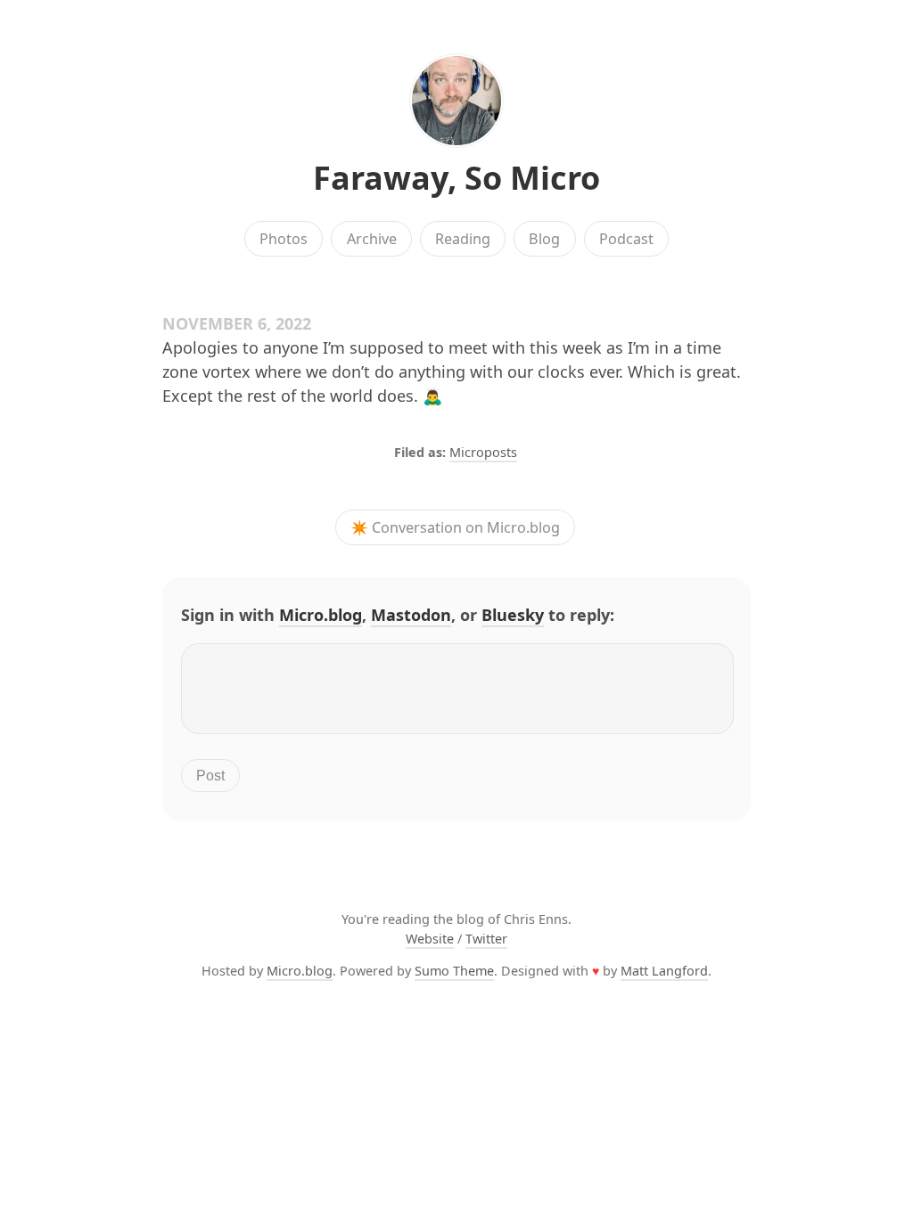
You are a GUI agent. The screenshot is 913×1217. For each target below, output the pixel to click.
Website (430, 938)
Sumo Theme (454, 970)
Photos (283, 239)
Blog (544, 239)
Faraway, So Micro (456, 178)
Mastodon (411, 614)
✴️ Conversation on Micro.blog (455, 527)
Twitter (486, 938)
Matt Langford (664, 970)
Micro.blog (320, 614)
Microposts (483, 452)
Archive (372, 239)
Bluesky (512, 614)
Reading (462, 239)
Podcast (626, 239)
